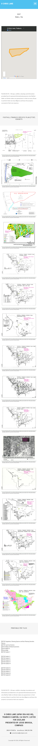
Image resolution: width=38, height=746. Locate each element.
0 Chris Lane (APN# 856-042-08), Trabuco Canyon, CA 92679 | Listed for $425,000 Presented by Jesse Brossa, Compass (19, 720)
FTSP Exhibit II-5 (7, 668)
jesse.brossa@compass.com (19, 733)
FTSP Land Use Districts (8, 645)
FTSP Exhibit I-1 (6, 652)
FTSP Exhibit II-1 (7, 658)
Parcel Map (5, 650)
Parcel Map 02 (6, 648)
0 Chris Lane (7, 4)
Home (17, 17)
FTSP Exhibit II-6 (7, 669)
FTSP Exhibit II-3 (7, 661)
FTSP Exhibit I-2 (6, 656)
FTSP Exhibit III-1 (7, 675)
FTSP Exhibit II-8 (7, 673)
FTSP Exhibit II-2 (7, 660)
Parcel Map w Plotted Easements (11, 646)
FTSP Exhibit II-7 (7, 671)
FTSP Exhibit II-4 (7, 663)
